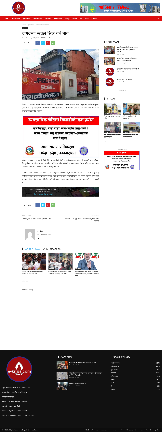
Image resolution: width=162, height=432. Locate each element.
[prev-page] (23, 280)
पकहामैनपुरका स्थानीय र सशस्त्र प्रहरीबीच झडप (36, 219)
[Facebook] (37, 43)
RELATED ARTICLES (32, 249)
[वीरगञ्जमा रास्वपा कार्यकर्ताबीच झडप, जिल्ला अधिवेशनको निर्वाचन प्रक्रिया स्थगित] (60, 261)
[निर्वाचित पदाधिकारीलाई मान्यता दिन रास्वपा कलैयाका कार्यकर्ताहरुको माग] (34, 261)
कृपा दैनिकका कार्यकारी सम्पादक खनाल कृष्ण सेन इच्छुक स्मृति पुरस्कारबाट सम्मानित (127, 49)
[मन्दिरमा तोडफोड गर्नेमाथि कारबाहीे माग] (131, 109)
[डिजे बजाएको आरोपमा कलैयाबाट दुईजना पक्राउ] (112, 127)
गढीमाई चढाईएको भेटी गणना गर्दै (77, 383)
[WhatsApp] (53, 43)
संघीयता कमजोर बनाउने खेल (124, 79)
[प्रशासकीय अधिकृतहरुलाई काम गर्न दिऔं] (109, 72)
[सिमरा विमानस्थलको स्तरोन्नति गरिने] (112, 109)
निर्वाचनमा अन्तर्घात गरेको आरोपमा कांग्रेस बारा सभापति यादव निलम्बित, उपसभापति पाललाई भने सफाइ (87, 274)
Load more (121, 90)
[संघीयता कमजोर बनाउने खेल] (109, 82)
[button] (159, 19)
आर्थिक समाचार (58, 19)
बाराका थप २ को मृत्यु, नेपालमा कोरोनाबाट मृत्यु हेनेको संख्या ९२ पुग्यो (82, 220)
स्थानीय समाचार (38, 19)
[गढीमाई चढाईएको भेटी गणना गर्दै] (62, 386)
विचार (86, 19)
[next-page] (27, 280)
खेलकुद (67, 19)
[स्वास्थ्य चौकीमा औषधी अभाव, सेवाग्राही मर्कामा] (131, 127)
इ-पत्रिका (94, 19)
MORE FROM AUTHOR (52, 249)
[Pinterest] (48, 43)
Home (24, 25)
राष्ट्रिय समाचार (16, 19)
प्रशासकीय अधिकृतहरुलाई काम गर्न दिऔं (128, 69)
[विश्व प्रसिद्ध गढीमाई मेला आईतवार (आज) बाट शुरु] (62, 365)
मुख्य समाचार (26, 19)
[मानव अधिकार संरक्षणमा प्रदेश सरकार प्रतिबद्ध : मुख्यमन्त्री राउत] (109, 61)
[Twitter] (43, 43)
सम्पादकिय (48, 19)
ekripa (26, 38)
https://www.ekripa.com (44, 234)
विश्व (81, 19)
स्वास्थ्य (75, 19)
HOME (6, 19)
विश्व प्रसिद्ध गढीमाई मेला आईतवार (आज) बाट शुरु (82, 362)
